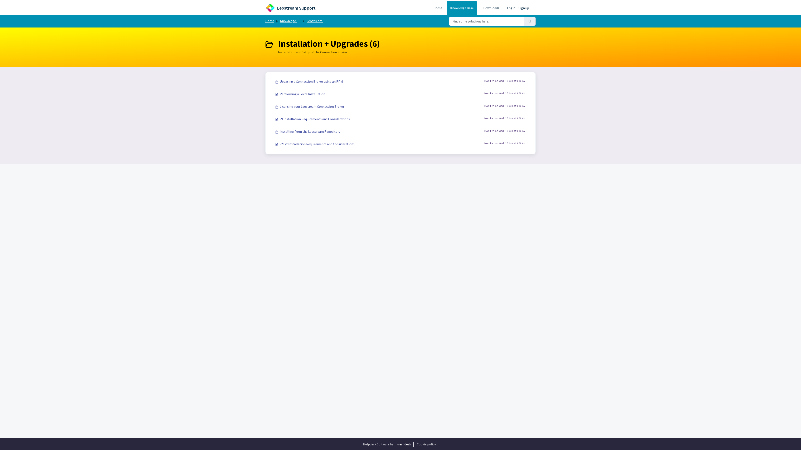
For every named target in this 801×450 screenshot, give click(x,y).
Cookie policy (426, 444)
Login (511, 8)
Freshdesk (404, 444)
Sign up (524, 8)
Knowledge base (291, 21)
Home (437, 8)
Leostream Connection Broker (328, 21)
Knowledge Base (462, 8)
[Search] (530, 21)
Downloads (491, 8)
